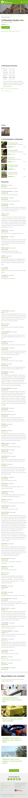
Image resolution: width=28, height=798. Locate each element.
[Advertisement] (14, 48)
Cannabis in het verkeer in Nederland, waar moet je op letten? (12, 740)
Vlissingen (19, 15)
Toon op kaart (6, 27)
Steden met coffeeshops (10, 15)
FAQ (15, 794)
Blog (2, 790)
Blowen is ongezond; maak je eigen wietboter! (12, 720)
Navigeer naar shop (15, 31)
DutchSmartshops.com (19, 787)
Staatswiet (5, 86)
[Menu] (26, 2)
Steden (2, 788)
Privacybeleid (3, 795)
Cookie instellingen (11, 795)
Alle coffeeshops (4, 787)
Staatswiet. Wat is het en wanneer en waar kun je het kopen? (12, 761)
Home (2, 15)
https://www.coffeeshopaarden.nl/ (10, 88)
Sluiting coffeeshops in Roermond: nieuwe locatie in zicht (12, 700)
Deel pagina (5, 31)
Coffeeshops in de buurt (6, 785)
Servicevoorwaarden (21, 794)
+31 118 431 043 (7, 91)
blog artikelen (8, 679)
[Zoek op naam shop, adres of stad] (21, 2)
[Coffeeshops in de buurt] (24, 2)
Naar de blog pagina (14, 770)
